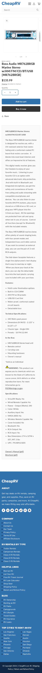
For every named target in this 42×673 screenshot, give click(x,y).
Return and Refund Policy (14, 590)
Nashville (27, 654)
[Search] (37, 9)
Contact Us (8, 526)
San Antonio (9, 651)
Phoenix (7, 644)
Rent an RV (8, 571)
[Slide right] (26, 56)
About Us (7, 523)
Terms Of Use (9, 535)
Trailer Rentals (10, 548)
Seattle (7, 638)
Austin (25, 638)
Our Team (8, 529)
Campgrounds (10, 609)
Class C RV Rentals (12, 561)
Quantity (5, 88)
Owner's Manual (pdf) (14, 451)
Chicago (7, 648)
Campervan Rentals (12, 552)
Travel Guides (9, 616)
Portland (26, 648)
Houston (26, 641)
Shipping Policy (10, 587)
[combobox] (21, 9)
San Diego (27, 644)
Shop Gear (8, 584)
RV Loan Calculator (12, 580)
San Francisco (10, 635)
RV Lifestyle (9, 612)
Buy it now (21, 109)
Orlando (26, 651)
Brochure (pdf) (11, 455)
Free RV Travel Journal (13, 577)
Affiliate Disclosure (12, 539)
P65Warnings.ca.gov (14, 388)
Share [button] (6, 116)
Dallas (6, 654)
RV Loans (8, 622)
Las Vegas (27, 632)
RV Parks (7, 606)
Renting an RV (10, 603)
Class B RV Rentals (12, 558)
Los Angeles (9, 632)
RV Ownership (10, 600)
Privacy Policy (10, 532)
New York (8, 641)
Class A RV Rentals (12, 555)
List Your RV (9, 574)
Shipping (4, 84)
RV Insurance (9, 619)
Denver (26, 635)
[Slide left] (15, 56)
